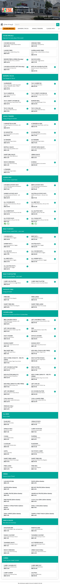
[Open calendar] (2, 24)
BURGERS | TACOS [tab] (23, 28)
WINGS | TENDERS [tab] (37, 28)
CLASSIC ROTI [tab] (51, 28)
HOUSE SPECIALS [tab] (9, 28)
